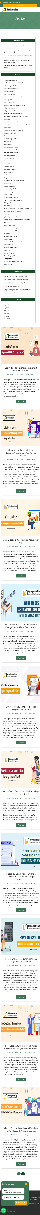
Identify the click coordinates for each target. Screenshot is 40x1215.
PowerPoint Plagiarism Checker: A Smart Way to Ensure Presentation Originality (17, 61)
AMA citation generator (9, 80)
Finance (6, 161)
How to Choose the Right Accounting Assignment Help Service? (21, 960)
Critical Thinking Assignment (32, 1203)
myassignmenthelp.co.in (9, 293)
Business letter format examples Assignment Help (16, 125)
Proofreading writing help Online (12, 211)
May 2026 (6, 313)
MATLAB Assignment (9, 186)
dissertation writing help (10, 136)
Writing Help (7, 264)
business (6, 119)
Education (6, 141)
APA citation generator (9, 86)
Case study (6, 127)
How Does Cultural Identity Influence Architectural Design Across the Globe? (21, 1047)
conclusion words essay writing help (12, 130)
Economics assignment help (10, 139)
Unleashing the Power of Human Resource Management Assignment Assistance (20, 453)
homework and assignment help (11, 286)
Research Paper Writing (9, 225)
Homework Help (8, 166)
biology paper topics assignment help (13, 113)
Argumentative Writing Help (10, 88)
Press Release (7, 205)
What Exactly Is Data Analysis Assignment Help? (21, 541)
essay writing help (8, 158)
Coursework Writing (8, 133)
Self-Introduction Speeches (10, 236)
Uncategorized (7, 258)
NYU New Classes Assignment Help (12, 200)
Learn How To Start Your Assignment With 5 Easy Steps (21, 369)
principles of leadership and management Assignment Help (18, 208)
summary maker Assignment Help (12, 242)
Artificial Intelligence (9, 91)
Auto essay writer (8, 100)
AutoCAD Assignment (9, 102)
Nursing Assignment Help (10, 197)
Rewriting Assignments (9, 231)
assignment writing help (23, 279)
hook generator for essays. (10, 169)
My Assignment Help (25, 289)
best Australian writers (9, 283)
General (6, 164)
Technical (6, 250)
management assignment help (11, 289)
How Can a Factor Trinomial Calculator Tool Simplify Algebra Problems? (18, 57)
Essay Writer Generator (9, 155)
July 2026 (6, 308)
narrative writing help (9, 189)
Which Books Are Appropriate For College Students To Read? (21, 793)
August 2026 (7, 305)
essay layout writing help (10, 150)
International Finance (9, 172)
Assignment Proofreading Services (12, 97)
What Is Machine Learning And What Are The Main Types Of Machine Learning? (20, 1129)
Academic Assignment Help (10, 276)
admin (21, 374)
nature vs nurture (8, 194)
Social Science (7, 239)
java (5, 175)
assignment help (23, 276)
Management (7, 178)
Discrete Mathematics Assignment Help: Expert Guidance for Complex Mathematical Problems (18, 47)
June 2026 (6, 310)
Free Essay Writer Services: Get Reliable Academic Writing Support (18, 66)
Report (5, 222)
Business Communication (10, 122)
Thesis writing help (8, 256)
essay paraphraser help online (11, 152)
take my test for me (8, 245)
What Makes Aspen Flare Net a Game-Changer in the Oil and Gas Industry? (20, 626)
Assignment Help (8, 94)
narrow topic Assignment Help (11, 192)
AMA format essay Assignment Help (12, 83)
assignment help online (9, 279)
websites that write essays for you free (13, 261)
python (5, 214)
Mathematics (7, 183)
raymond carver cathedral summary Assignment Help (17, 219)
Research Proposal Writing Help (11, 228)
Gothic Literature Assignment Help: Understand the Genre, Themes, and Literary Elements (18, 52)
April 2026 (6, 316)
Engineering (7, 144)
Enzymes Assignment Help (10, 147)
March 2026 (7, 319)
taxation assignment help (10, 247)
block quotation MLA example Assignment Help (15, 116)
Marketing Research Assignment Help (13, 180)
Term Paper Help (8, 253)
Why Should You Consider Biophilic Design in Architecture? (21, 708)
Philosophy (6, 203)
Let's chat (19, 1203)
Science (6, 233)
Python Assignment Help (10, 217)
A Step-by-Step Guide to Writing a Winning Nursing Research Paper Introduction (21, 876)
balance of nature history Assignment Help (14, 105)
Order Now (20, 5)
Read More (21, 401)
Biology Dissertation (9, 108)
